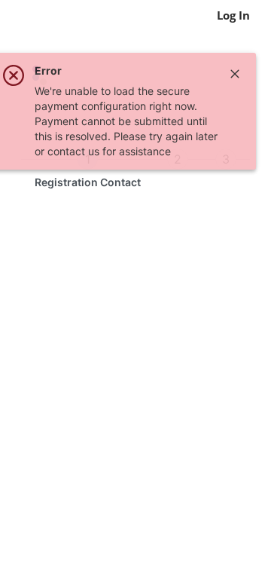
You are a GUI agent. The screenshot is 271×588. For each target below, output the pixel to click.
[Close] (234, 73)
